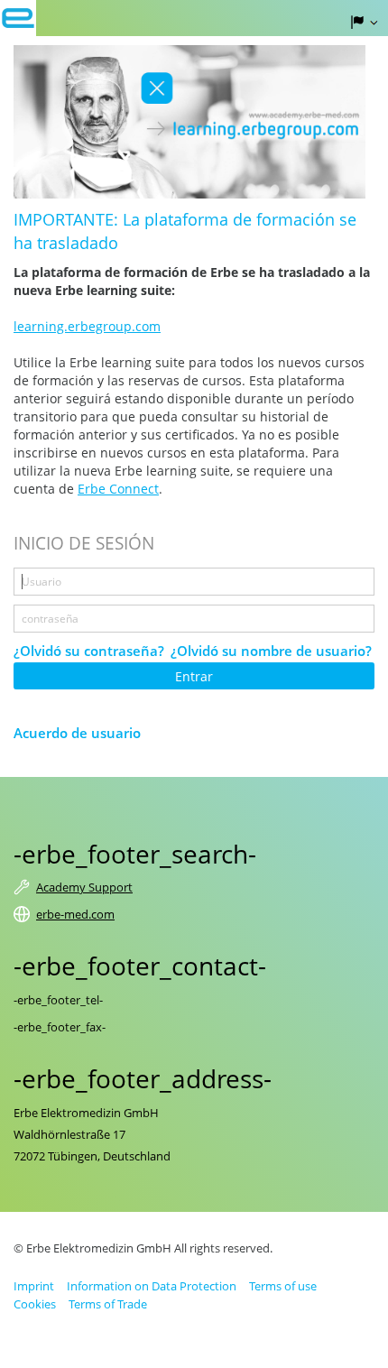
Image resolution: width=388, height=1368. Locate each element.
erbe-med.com (75, 914)
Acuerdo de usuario (77, 733)
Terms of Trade (108, 1304)
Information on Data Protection (151, 1286)
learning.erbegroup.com (87, 326)
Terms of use (283, 1286)
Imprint (34, 1286)
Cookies (35, 1304)
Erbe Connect (118, 488)
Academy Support (84, 887)
